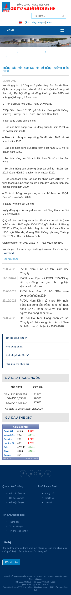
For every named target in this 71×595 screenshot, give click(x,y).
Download (8, 253)
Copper (7, 455)
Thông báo (14, 522)
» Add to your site (32, 458)
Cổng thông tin (38, 22)
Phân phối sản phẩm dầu (17, 364)
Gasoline (8, 439)
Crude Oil (8, 431)
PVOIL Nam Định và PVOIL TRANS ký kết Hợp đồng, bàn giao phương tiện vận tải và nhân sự (44, 282)
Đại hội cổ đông (16, 498)
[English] (20, 22)
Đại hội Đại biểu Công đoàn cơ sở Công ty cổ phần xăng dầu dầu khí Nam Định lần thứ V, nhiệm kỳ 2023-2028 (44, 322)
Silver (6, 451)
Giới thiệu (49, 498)
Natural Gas (9, 435)
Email (50, 22)
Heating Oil (9, 443)
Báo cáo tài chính (17, 493)
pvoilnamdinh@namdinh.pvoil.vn (35, 584)
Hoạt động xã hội (14, 346)
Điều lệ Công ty (16, 502)
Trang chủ (49, 493)
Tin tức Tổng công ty (16, 337)
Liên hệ (48, 502)
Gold (6, 447)
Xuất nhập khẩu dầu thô (17, 355)
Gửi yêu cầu (11, 562)
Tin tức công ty (16, 526)
